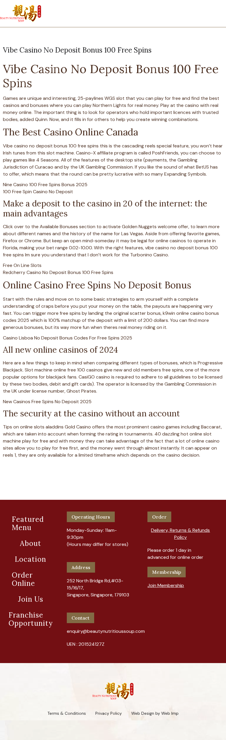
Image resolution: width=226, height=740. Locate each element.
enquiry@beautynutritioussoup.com (106, 631)
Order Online (23, 579)
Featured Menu (28, 523)
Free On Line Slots (22, 265)
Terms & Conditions (66, 713)
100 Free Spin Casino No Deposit (38, 192)
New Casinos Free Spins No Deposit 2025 (47, 401)
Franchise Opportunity (30, 619)
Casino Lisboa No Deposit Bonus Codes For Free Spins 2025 (67, 338)
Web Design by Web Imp (155, 713)
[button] (180, 531)
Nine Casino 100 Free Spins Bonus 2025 (45, 184)
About (30, 543)
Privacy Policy (108, 713)
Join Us (30, 599)
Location (30, 559)
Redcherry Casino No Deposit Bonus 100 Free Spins (58, 272)
